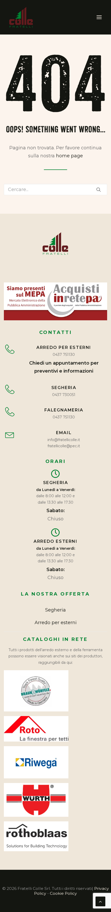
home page (69, 156)
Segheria (55, 610)
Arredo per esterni (56, 622)
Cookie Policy (63, 893)
